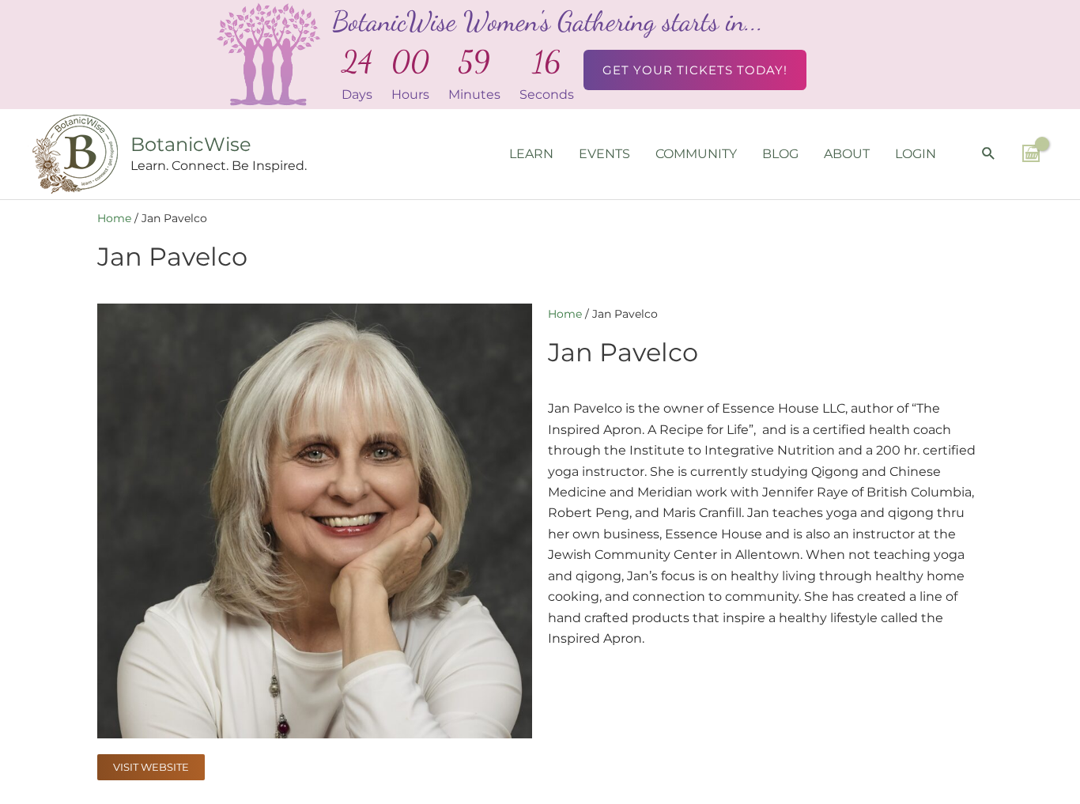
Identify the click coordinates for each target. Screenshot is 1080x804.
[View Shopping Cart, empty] (1031, 153)
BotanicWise (190, 144)
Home (114, 218)
